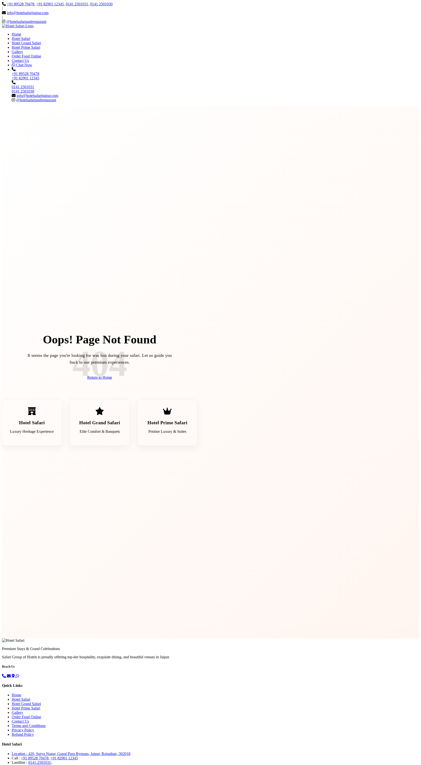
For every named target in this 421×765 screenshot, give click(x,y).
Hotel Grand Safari (26, 43)
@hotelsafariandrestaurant (26, 21)
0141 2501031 (77, 4)
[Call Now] (4, 676)
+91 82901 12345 (50, 4)
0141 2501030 (101, 4)
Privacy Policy (23, 730)
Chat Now (23, 65)
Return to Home (99, 377)
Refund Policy (23, 734)
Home (16, 34)
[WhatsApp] (17, 676)
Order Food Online (26, 56)
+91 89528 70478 (20, 4)
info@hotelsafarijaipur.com (27, 13)
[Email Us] (9, 676)
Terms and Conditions (29, 726)
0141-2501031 (39, 762)
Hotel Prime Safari (26, 47)
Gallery (17, 52)
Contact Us (20, 60)
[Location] (14, 676)
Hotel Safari (21, 39)
